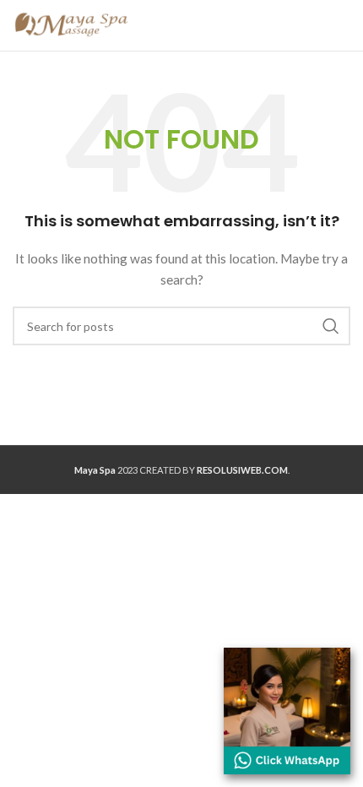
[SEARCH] (331, 326)
